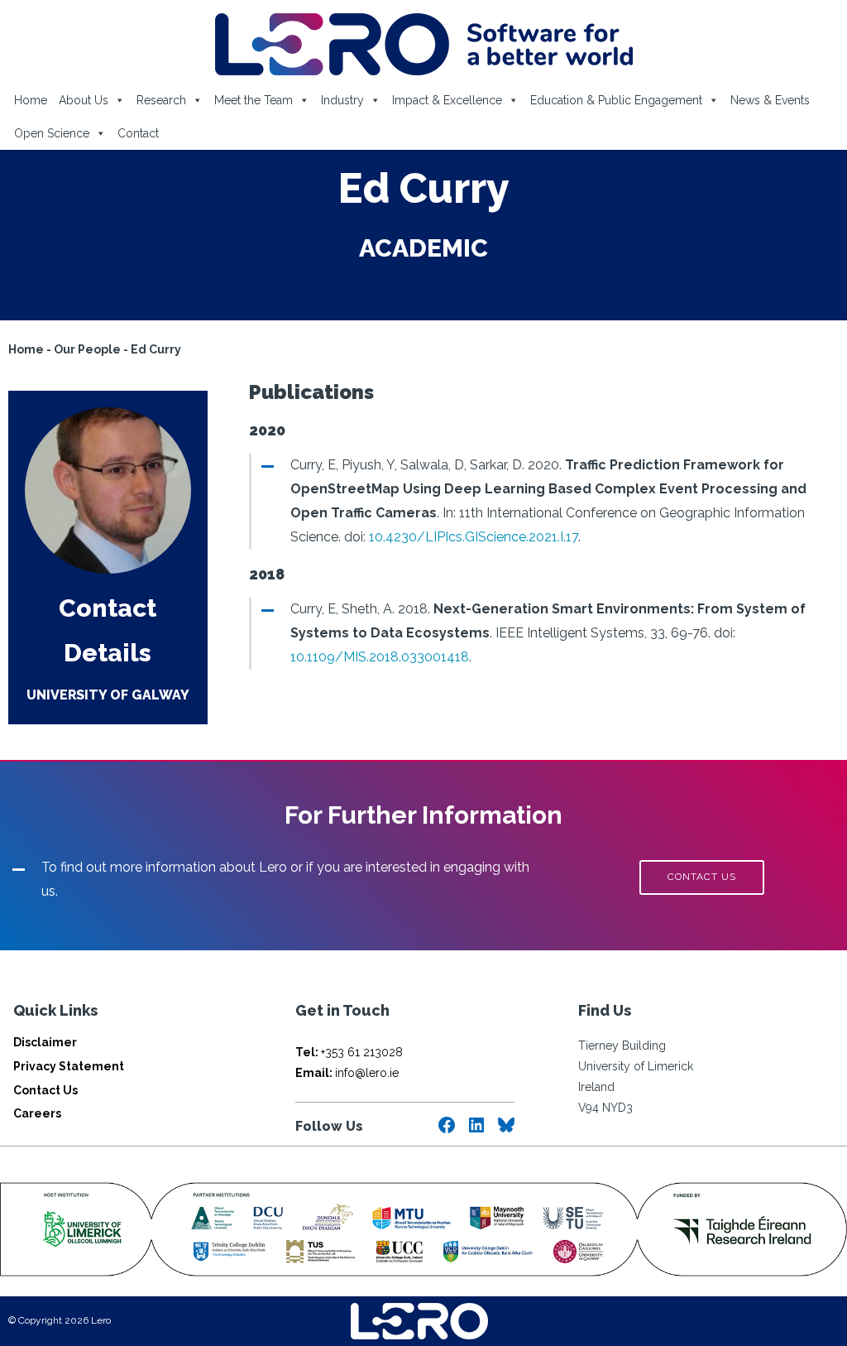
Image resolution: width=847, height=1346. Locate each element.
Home (30, 100)
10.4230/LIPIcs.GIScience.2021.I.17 (473, 537)
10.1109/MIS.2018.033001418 (379, 657)
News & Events (770, 100)
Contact (138, 133)
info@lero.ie (347, 1072)
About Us (83, 100)
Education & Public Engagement (616, 100)
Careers (37, 1113)
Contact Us (45, 1090)
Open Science (51, 133)
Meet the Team (253, 100)
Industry (342, 100)
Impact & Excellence (447, 100)
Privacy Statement (68, 1066)
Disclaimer (45, 1042)
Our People (87, 349)
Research (161, 100)
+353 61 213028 (349, 1052)
